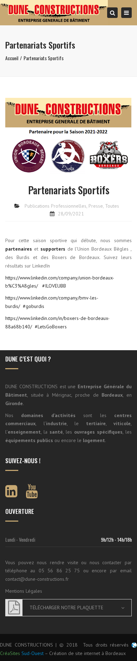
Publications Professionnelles (55, 206)
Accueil (11, 58)
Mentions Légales (23, 591)
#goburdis (33, 306)
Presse (96, 206)
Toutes (112, 206)
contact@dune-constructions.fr (37, 579)
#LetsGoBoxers (51, 326)
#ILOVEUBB (54, 286)
